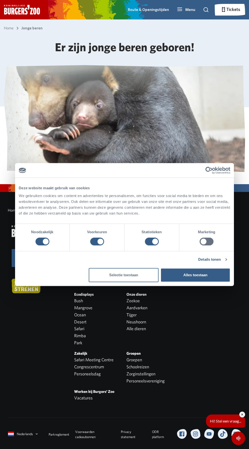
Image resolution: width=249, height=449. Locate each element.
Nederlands (25, 434)
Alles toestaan (195, 275)
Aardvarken (136, 308)
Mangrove (83, 308)
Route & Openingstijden (148, 9)
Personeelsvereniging (145, 381)
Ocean (80, 315)
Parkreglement (59, 434)
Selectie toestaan (123, 275)
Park (78, 342)
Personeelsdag (87, 374)
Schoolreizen (137, 367)
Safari (79, 328)
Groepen (134, 360)
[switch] (97, 241)
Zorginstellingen (140, 374)
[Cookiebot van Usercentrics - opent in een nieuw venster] (209, 170)
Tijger (131, 315)
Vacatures (83, 398)
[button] (186, 9)
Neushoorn (136, 322)
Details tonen (209, 259)
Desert (80, 322)
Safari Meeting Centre (94, 360)
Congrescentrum (89, 367)
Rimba (80, 335)
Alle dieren (136, 328)
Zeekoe (133, 300)
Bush (78, 300)
